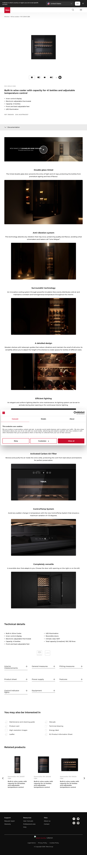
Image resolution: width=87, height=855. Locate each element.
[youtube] (78, 819)
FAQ (24, 827)
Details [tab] (43, 419)
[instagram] (78, 823)
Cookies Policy (54, 843)
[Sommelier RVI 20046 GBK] (43, 765)
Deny (16, 441)
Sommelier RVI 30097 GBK (16, 777)
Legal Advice (32, 843)
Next (56, 77)
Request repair (9, 821)
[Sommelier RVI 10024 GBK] (69, 765)
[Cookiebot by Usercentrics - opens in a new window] (75, 412)
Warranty (7, 824)
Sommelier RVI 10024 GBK (68, 777)
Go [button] (77, 4)
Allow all (71, 441)
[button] (60, 3)
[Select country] (77, 10)
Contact (46, 824)
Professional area (29, 824)
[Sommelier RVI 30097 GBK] (17, 765)
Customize (42, 441)
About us (47, 821)
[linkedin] (74, 823)
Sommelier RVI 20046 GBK (42, 777)
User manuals (28, 821)
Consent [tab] (15, 419)
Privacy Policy (42, 843)
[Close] (83, 3)
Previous (3, 778)
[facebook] (74, 819)
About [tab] (72, 419)
